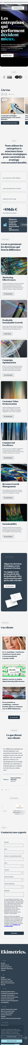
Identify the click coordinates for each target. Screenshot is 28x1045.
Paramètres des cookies (11, 1036)
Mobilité (3, 1016)
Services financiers (6, 1015)
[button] (26, 8)
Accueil (3, 963)
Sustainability (5, 1002)
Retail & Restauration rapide (9, 1009)
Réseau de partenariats (7, 983)
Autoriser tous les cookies (12, 1041)
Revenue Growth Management (9, 1000)
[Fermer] (21, 1027)
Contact (3, 970)
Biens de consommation (8, 1011)
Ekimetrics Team (6, 979)
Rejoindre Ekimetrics (7, 968)
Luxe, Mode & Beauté (7, 1013)
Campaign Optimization (7, 995)
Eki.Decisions (4, 1025)
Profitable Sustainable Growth (9, 993)
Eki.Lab (3, 984)
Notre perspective (6, 967)
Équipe (3, 977)
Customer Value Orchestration (9, 997)
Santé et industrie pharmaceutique (11, 1018)
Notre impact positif (6, 981)
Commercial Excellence (7, 999)
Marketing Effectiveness (8, 991)
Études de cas (5, 965)
